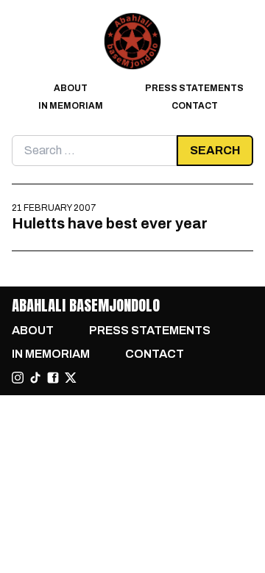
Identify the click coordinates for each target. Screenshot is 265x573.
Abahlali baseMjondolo (86, 305)
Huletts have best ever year (110, 223)
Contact (195, 105)
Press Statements (194, 88)
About (71, 88)
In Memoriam (70, 105)
